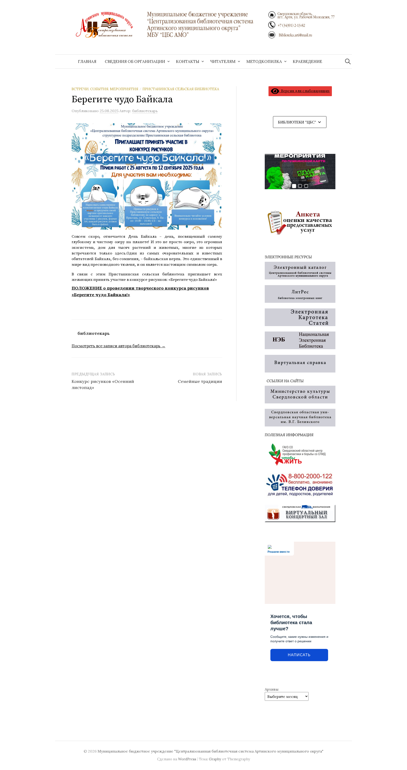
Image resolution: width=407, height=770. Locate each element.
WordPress (187, 759)
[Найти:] (348, 61)
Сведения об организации (135, 61)
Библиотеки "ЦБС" (297, 122)
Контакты (187, 61)
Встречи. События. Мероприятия (105, 89)
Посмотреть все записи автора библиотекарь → (118, 345)
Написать (299, 655)
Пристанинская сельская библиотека (180, 89)
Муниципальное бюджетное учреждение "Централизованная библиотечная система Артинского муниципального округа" (210, 751)
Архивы (271, 689)
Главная (87, 61)
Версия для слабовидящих (304, 90)
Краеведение (307, 61)
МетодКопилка (264, 61)
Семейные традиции (200, 381)
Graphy (215, 759)
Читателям (223, 61)
